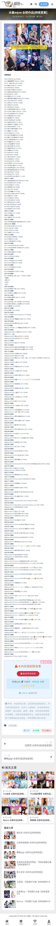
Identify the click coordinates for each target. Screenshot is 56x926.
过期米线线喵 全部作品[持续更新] (32, 842)
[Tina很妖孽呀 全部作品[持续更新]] (41, 780)
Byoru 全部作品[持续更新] (13, 821)
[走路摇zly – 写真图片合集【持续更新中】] (10, 894)
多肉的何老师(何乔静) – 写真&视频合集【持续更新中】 (34, 863)
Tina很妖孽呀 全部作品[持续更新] (40, 794)
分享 (28, 730)
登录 (45, 4)
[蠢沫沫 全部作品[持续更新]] (10, 835)
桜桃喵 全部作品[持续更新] (40, 821)
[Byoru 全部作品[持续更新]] (14, 806)
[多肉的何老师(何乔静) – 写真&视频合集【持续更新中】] (10, 864)
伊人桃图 (27, 916)
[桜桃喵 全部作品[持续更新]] (41, 806)
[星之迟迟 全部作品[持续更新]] (10, 874)
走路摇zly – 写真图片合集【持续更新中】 (33, 892)
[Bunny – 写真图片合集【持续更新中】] (10, 904)
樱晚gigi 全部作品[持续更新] (30, 852)
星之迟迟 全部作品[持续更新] (30, 872)
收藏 (37, 730)
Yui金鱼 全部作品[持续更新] (14, 794)
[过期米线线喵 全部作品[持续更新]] (10, 845)
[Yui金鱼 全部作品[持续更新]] (14, 780)
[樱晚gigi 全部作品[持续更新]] (10, 855)
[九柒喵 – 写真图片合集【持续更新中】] (10, 884)
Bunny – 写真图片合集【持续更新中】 (34, 901)
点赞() (48, 730)
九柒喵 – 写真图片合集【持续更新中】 (34, 881)
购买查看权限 (29, 674)
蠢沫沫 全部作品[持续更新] (29, 832)
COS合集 (31, 16)
